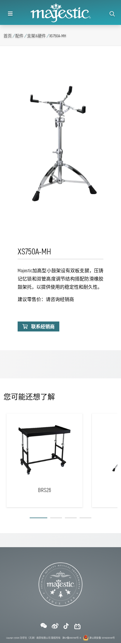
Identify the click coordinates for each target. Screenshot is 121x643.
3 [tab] (71, 519)
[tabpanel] (44, 460)
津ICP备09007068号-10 (71, 637)
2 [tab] (56, 519)
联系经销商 (43, 326)
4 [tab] (85, 519)
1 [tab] (38, 519)
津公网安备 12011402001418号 (102, 637)
